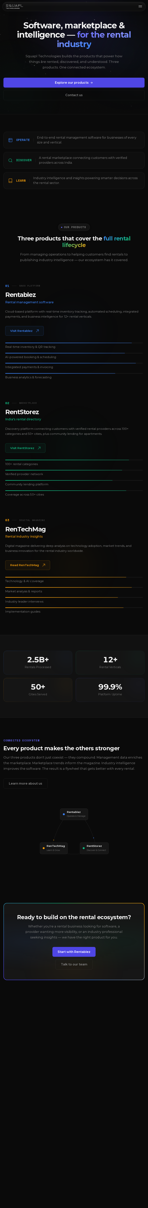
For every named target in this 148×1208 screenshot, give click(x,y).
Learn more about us (25, 783)
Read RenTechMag (24, 566)
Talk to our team (74, 964)
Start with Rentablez (73, 953)
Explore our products (72, 82)
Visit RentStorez (24, 449)
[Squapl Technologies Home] (14, 6)
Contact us (74, 95)
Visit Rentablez (24, 332)
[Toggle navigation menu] (140, 6)
